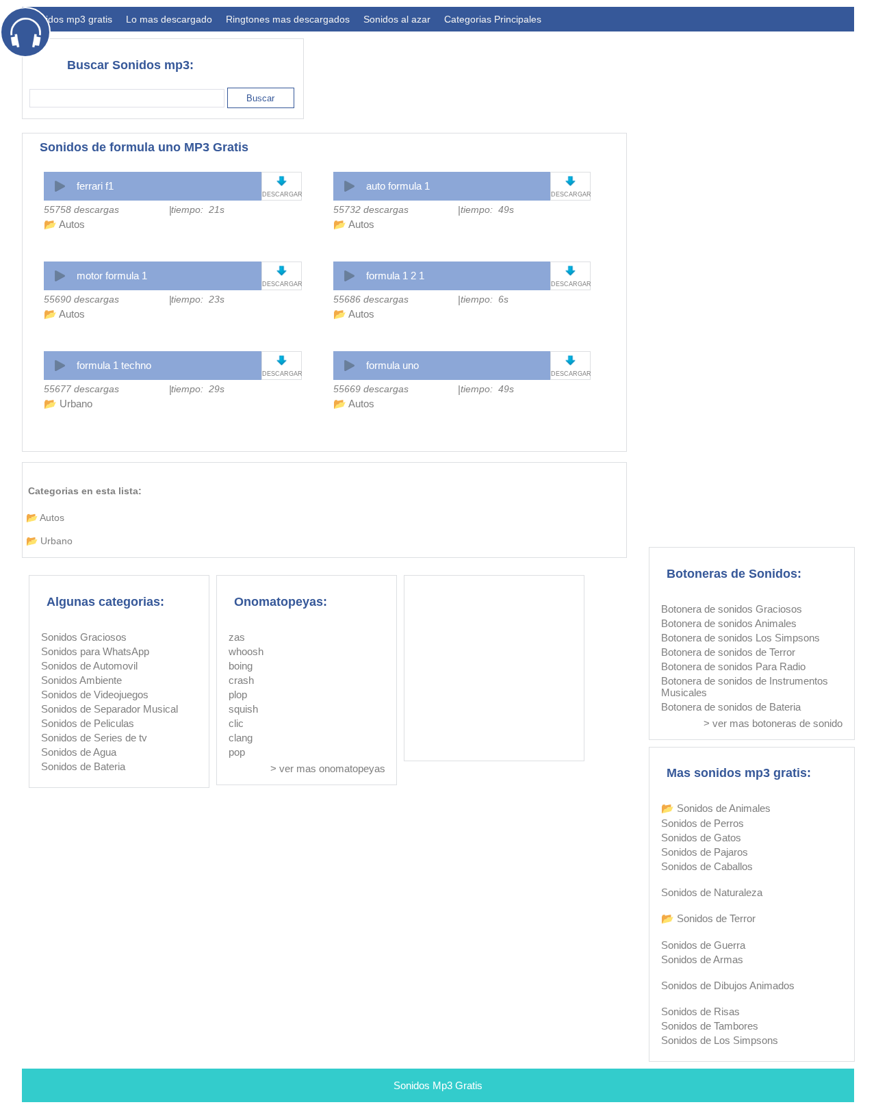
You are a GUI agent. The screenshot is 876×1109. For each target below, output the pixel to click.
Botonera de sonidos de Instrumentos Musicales (744, 686)
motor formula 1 (112, 275)
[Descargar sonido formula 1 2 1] (570, 270)
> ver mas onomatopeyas (327, 768)
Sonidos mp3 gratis (70, 19)
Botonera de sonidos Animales (729, 623)
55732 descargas (371, 209)
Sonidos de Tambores (709, 1026)
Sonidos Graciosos (84, 637)
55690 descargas (81, 299)
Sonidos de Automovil (89, 666)
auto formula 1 (398, 186)
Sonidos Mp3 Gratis (438, 1085)
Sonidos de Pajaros (704, 852)
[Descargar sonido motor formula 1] (281, 270)
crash (241, 680)
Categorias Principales (492, 19)
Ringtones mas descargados (288, 19)
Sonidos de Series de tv (94, 737)
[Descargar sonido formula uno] (570, 360)
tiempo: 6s (484, 299)
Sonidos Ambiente (81, 680)
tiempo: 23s (197, 299)
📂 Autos (64, 224)
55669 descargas (371, 388)
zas (237, 637)
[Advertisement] (605, 72)
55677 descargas (81, 388)
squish (243, 709)
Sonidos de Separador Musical (109, 709)
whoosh (246, 651)
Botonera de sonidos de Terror (728, 652)
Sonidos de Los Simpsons (719, 1040)
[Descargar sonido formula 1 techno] (281, 360)
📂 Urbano (68, 403)
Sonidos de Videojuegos (95, 694)
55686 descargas (371, 299)
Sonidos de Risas (700, 1011)
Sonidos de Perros (702, 823)
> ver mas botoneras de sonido (773, 723)
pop (237, 752)
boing (241, 666)
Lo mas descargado (169, 19)
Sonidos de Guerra (703, 945)
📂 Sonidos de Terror (708, 918)
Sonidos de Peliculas (87, 723)
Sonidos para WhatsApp (95, 651)
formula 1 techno (114, 365)
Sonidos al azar (396, 19)
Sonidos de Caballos (707, 866)
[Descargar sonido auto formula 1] (570, 181)
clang (241, 737)
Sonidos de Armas (702, 959)
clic (236, 723)
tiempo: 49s (487, 209)
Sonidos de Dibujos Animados (728, 985)
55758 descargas (81, 209)
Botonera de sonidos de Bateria (731, 707)
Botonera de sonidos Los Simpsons (740, 637)
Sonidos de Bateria (83, 766)
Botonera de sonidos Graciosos (731, 609)
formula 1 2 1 (395, 275)
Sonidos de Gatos (701, 837)
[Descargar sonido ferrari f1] (281, 181)
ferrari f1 (95, 186)
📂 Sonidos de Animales (716, 808)
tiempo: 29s (197, 388)
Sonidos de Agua (78, 752)
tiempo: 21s (197, 209)
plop (238, 694)
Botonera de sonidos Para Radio (733, 666)
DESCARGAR (281, 194)
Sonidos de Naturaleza (711, 892)
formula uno (392, 365)
